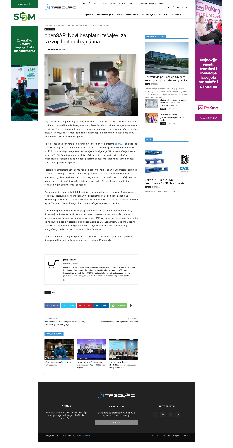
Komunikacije (104, 14)
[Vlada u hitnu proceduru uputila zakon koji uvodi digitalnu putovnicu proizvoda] (151, 103)
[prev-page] (46, 373)
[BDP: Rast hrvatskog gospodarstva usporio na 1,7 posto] (151, 118)
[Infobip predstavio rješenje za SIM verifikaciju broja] (59, 349)
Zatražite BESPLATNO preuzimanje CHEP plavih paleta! (165, 181)
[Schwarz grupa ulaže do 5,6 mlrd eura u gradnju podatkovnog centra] (167, 58)
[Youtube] (186, 7)
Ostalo (175, 14)
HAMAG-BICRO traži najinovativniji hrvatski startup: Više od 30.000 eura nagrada (91, 365)
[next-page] (50, 373)
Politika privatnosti (84, 435)
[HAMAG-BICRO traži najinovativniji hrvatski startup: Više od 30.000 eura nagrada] (91, 349)
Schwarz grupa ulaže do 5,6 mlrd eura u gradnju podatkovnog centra (166, 78)
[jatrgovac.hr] (53, 269)
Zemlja (163, 109)
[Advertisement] (166, 216)
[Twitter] (182, 7)
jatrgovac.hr (53, 49)
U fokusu (131, 14)
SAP (53, 293)
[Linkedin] (178, 7)
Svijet (147, 84)
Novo (120, 14)
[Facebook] (173, 7)
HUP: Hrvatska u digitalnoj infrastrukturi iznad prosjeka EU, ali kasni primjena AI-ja (122, 365)
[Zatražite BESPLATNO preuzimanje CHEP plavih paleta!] (167, 160)
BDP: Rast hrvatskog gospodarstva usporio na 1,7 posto (172, 117)
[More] (130, 305)
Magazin (133, 3)
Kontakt (161, 3)
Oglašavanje (142, 3)
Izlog (162, 14)
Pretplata (152, 3)
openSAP (119, 143)
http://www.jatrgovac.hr (71, 264)
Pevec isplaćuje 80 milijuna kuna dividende (119, 321)
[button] (169, 7)
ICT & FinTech (56, 25)
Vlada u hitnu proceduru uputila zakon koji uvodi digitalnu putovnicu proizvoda (173, 103)
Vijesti (87, 14)
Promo (148, 187)
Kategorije (147, 14)
